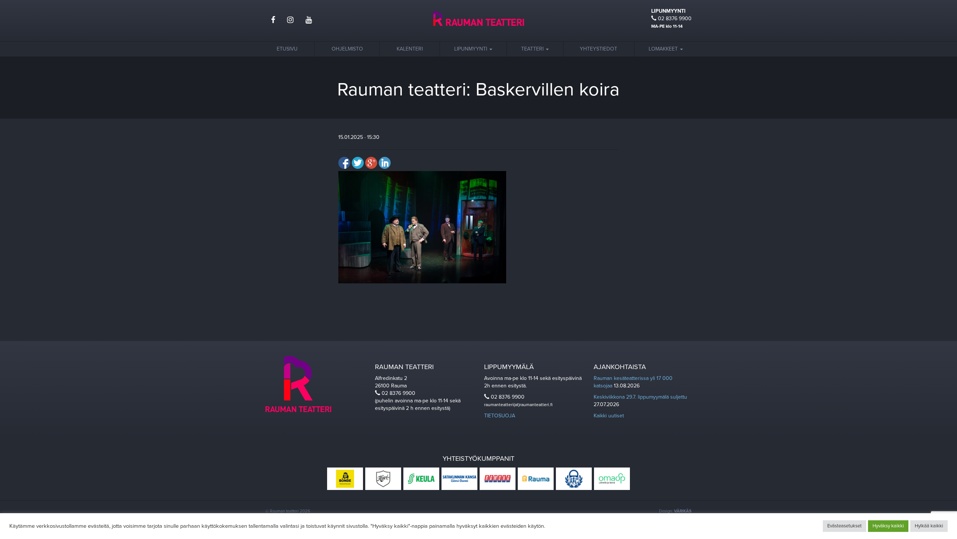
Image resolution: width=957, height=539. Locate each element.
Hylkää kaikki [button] (929, 526)
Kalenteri (410, 49)
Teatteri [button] (533, 49)
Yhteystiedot (598, 49)
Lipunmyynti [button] (471, 49)
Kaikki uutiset (609, 415)
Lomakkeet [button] (664, 49)
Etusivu (287, 49)
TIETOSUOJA (499, 415)
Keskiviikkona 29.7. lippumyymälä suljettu (640, 397)
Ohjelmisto (347, 49)
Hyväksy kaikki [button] (888, 526)
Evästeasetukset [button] (844, 526)
